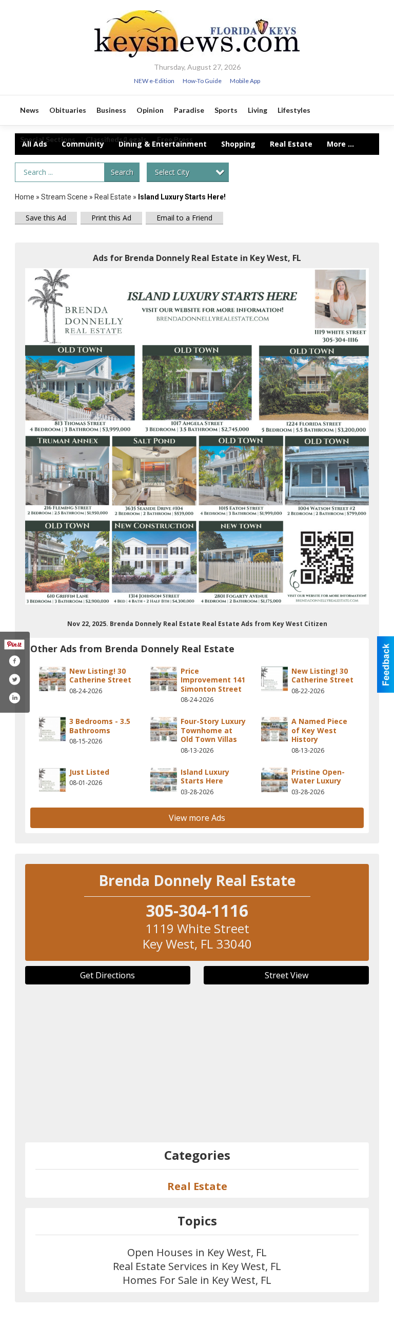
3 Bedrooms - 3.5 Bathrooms (99, 725)
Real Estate (112, 197)
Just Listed (89, 772)
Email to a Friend (184, 218)
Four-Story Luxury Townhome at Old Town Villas (213, 730)
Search (122, 172)
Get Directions (107, 975)
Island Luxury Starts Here (205, 776)
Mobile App (245, 81)
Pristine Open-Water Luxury (318, 776)
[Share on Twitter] (14, 679)
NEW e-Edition (154, 81)
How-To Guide (202, 81)
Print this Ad (111, 218)
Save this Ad (46, 218)
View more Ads (197, 817)
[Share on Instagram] (14, 698)
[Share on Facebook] (14, 661)
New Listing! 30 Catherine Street (100, 675)
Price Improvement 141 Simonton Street (213, 680)
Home (24, 197)
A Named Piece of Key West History (319, 730)
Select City (172, 172)
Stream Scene (64, 197)
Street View (286, 975)
